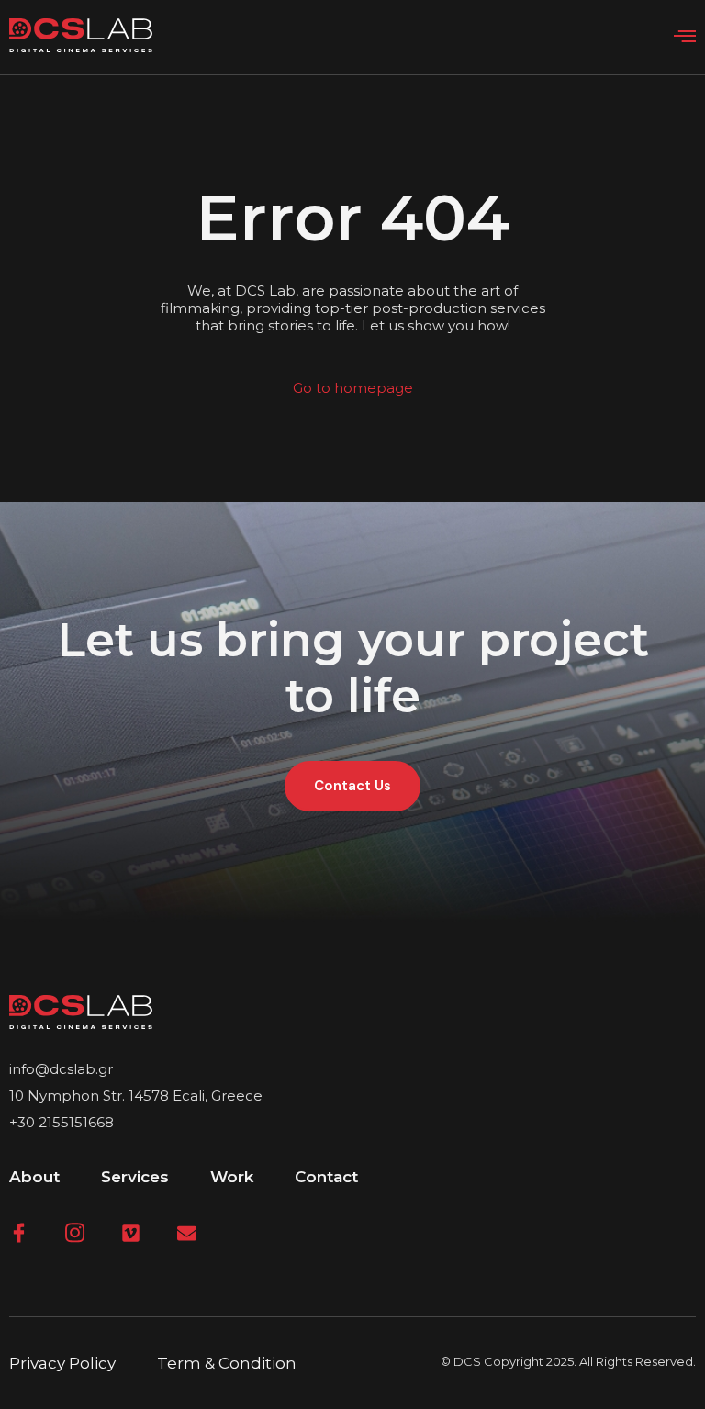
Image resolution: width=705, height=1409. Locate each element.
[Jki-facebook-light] (18, 1233)
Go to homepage (353, 388)
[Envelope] (186, 1233)
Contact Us (352, 786)
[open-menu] (685, 37)
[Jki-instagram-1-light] (74, 1233)
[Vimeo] (130, 1233)
